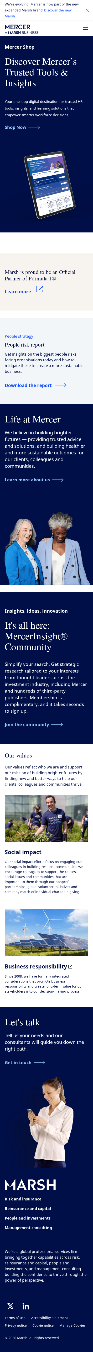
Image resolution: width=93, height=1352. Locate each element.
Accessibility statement (49, 1317)
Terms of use (15, 1317)
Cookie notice (43, 1325)
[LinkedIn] (26, 1306)
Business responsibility (36, 966)
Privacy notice (16, 1325)
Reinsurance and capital (28, 1208)
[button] (87, 10)
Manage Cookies (72, 1325)
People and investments (28, 1218)
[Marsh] (30, 1185)
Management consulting (28, 1227)
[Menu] (85, 29)
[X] (10, 1306)
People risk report (24, 344)
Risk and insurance (23, 1199)
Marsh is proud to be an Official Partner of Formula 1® (40, 275)
